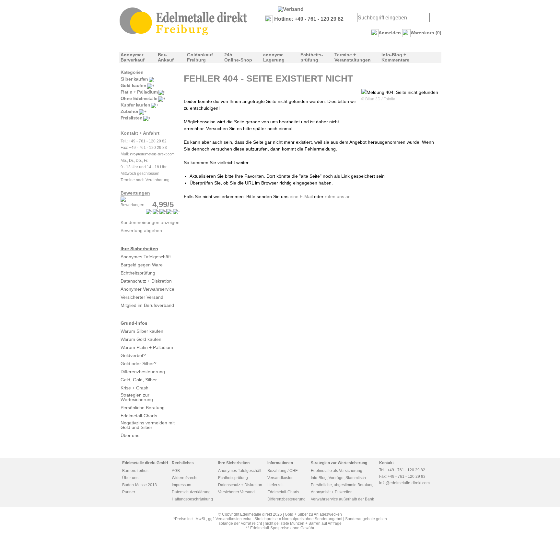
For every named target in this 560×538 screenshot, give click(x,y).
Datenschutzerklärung (191, 492)
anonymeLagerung (274, 57)
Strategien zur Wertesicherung (137, 397)
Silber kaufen (134, 79)
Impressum (181, 485)
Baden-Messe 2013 (139, 485)
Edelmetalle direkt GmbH (145, 463)
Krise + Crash (134, 387)
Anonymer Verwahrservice (147, 289)
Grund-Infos (134, 323)
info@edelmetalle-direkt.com (152, 154)
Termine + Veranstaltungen (352, 57)
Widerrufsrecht (184, 478)
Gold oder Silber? (139, 363)
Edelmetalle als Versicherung (336, 470)
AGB (176, 470)
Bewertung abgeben (141, 230)
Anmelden (390, 32)
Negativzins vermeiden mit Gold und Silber (148, 425)
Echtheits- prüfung (311, 57)
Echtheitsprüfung (138, 272)
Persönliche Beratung (143, 407)
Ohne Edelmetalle (139, 98)
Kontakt (386, 463)
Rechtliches (183, 463)
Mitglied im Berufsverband (147, 305)
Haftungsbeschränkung (192, 499)
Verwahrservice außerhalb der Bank (342, 499)
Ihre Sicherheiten (139, 248)
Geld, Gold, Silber (139, 379)
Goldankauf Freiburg (200, 57)
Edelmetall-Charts (139, 415)
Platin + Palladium (139, 92)
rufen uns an (338, 196)
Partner (128, 492)
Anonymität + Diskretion (332, 492)
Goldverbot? (133, 355)
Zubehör (129, 111)
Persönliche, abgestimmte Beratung (342, 485)
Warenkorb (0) (426, 32)
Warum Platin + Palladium (147, 347)
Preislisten (132, 117)
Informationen (280, 463)
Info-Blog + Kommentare (395, 57)
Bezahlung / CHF (282, 470)
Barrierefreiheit (135, 470)
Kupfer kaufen (135, 104)
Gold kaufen (133, 85)
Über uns (130, 435)
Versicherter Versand (142, 297)
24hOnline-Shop (238, 57)
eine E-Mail (301, 196)
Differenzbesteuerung (143, 371)
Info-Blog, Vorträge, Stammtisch (338, 478)
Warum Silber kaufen (142, 331)
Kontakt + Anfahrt (140, 133)
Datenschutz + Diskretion (146, 281)
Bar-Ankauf (166, 57)
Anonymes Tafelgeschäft (146, 256)
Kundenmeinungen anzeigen (150, 222)
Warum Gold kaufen (141, 339)
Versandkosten (280, 478)
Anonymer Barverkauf (133, 57)
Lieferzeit (275, 485)
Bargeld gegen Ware (142, 264)
